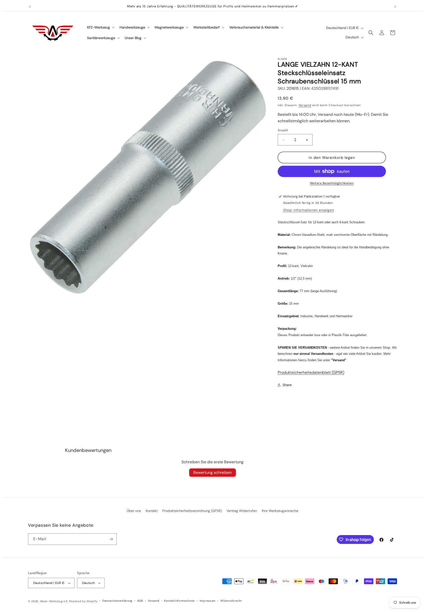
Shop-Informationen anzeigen (308, 210)
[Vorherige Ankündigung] (29, 6)
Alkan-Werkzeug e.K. (54, 601)
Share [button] (287, 385)
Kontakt (152, 510)
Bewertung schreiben (212, 472)
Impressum (207, 600)
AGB (140, 600)
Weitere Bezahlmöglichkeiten (332, 183)
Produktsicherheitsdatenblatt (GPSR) (311, 372)
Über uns (134, 510)
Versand (305, 105)
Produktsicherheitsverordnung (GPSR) (192, 510)
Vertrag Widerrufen (242, 510)
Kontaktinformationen (179, 600)
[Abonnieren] (111, 539)
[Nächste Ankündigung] (395, 6)
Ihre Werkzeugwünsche (280, 510)
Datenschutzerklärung (117, 600)
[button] (100, 27)
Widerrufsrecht (231, 600)
